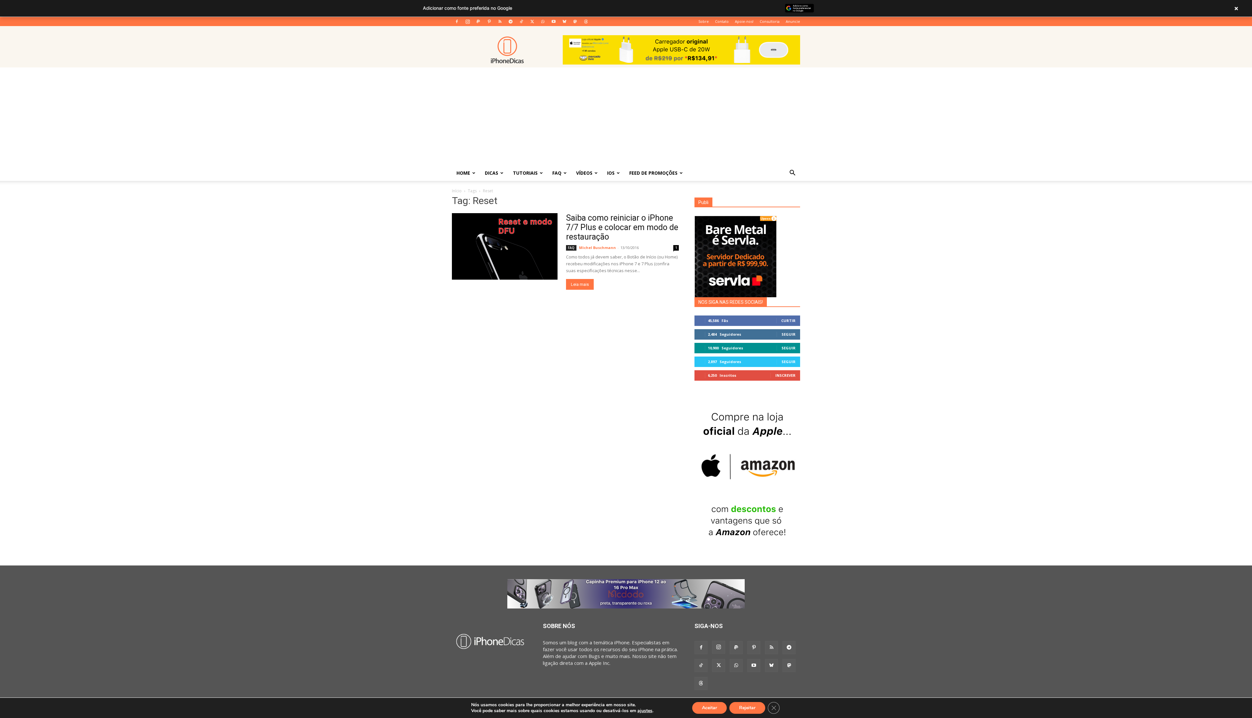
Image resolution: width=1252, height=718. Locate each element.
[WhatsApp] (543, 21)
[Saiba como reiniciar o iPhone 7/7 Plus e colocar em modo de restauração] (505, 246)
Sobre (703, 21)
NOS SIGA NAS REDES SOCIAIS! (730, 302)
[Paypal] (478, 21)
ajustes (644, 711)
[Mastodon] (575, 21)
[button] (792, 173)
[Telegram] (510, 21)
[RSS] (500, 21)
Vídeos (584, 173)
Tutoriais (525, 173)
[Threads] (586, 21)
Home (463, 173)
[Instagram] (467, 21)
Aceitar (709, 708)
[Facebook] (457, 21)
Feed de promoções (653, 173)
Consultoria (770, 21)
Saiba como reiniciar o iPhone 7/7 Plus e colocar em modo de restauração (622, 227)
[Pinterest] (489, 21)
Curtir (788, 320)
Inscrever (785, 375)
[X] (532, 21)
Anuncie (793, 21)
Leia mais (580, 284)
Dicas (491, 173)
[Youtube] (554, 21)
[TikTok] (521, 21)
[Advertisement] (626, 116)
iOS (611, 173)
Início (457, 191)
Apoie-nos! (744, 21)
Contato (722, 21)
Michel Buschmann (597, 247)
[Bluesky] (564, 21)
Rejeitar (747, 708)
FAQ (556, 173)
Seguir (789, 334)
